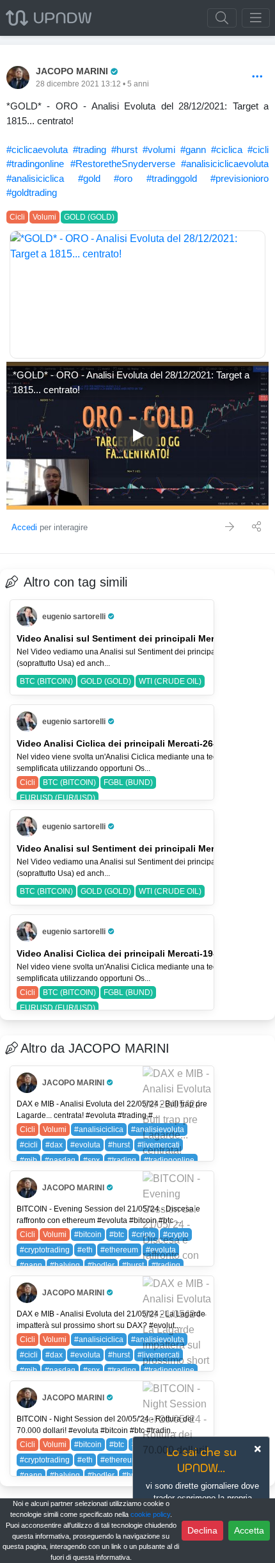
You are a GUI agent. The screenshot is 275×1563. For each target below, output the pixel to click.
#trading (89, 149)
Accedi (24, 527)
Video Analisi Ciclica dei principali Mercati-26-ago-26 (131, 743)
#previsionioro (239, 178)
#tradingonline (35, 163)
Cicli (17, 217)
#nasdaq (60, 1160)
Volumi (44, 217)
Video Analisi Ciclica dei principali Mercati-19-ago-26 (131, 953)
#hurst (124, 149)
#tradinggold (171, 178)
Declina (202, 1530)
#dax (54, 1144)
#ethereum (119, 1249)
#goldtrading (31, 192)
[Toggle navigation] (256, 18)
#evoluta (85, 1144)
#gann (193, 149)
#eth (85, 1249)
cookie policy (150, 1514)
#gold (89, 178)
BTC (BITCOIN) (46, 681)
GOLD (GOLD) (89, 217)
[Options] (257, 77)
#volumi (159, 149)
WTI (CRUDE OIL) (170, 681)
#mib (28, 1160)
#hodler (101, 1265)
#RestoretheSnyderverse (122, 163)
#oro (123, 178)
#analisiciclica (35, 178)
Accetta (249, 1530)
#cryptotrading (45, 1249)
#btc (116, 1234)
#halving (65, 1265)
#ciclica (226, 149)
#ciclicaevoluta (37, 149)
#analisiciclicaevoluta (225, 163)
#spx (91, 1160)
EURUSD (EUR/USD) (57, 797)
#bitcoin (88, 1234)
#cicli (258, 149)
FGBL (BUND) (128, 782)
